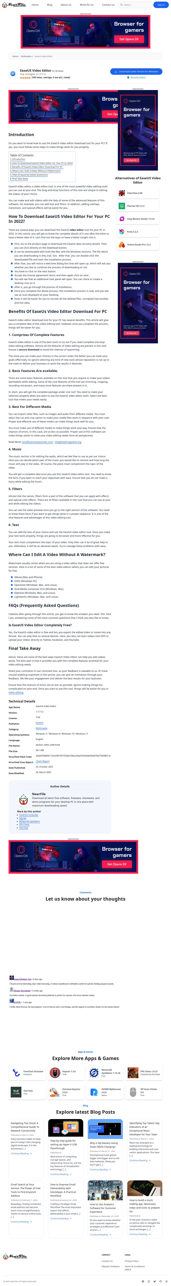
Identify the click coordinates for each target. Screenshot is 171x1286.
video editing (16, 692)
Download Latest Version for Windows (138, 71)
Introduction (18, 159)
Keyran (22, 818)
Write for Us (87, 4)
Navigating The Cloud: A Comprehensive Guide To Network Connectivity (25, 1126)
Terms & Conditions (135, 1266)
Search (161, 4)
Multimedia (26, 56)
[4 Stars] (27, 78)
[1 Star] (21, 78)
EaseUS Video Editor (41, 70)
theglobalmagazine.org (68, 441)
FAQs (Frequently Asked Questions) (30, 174)
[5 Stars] (30, 78)
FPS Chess (24, 824)
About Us (66, 4)
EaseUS (39, 722)
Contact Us (108, 4)
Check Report (42, 761)
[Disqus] (85, 939)
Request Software (111, 1266)
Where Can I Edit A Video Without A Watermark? (36, 170)
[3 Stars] (25, 78)
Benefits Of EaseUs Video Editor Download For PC (38, 166)
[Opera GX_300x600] (138, 130)
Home (35, 4)
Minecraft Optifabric (29, 821)
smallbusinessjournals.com (37, 441)
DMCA (128, 1269)
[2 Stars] (23, 78)
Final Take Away (20, 178)
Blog (49, 4)
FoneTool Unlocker (28, 814)
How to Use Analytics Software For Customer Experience (103, 1208)
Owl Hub (23, 827)
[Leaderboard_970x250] (85, 32)
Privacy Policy (131, 1261)
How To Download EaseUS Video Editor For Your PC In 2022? (42, 163)
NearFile (39, 794)
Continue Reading (20, 1153)
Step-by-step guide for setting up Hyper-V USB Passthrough (63, 1144)
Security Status (138, 77)
